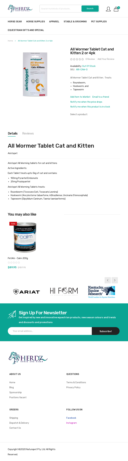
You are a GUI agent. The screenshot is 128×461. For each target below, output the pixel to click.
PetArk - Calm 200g (18, 258)
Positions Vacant (18, 397)
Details (12, 133)
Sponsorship (15, 392)
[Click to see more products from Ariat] (26, 292)
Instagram (71, 423)
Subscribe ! (106, 331)
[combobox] (69, 8)
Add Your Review (106, 59)
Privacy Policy (73, 387)
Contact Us (15, 428)
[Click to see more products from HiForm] (64, 292)
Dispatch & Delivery (19, 423)
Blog (11, 387)
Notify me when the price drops (86, 102)
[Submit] (90, 8)
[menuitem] (15, 21)
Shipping (13, 418)
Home (10, 41)
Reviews (28, 133)
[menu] (64, 26)
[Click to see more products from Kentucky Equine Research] (101, 292)
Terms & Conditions (76, 382)
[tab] (12, 133)
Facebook (71, 418)
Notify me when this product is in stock (90, 106)
